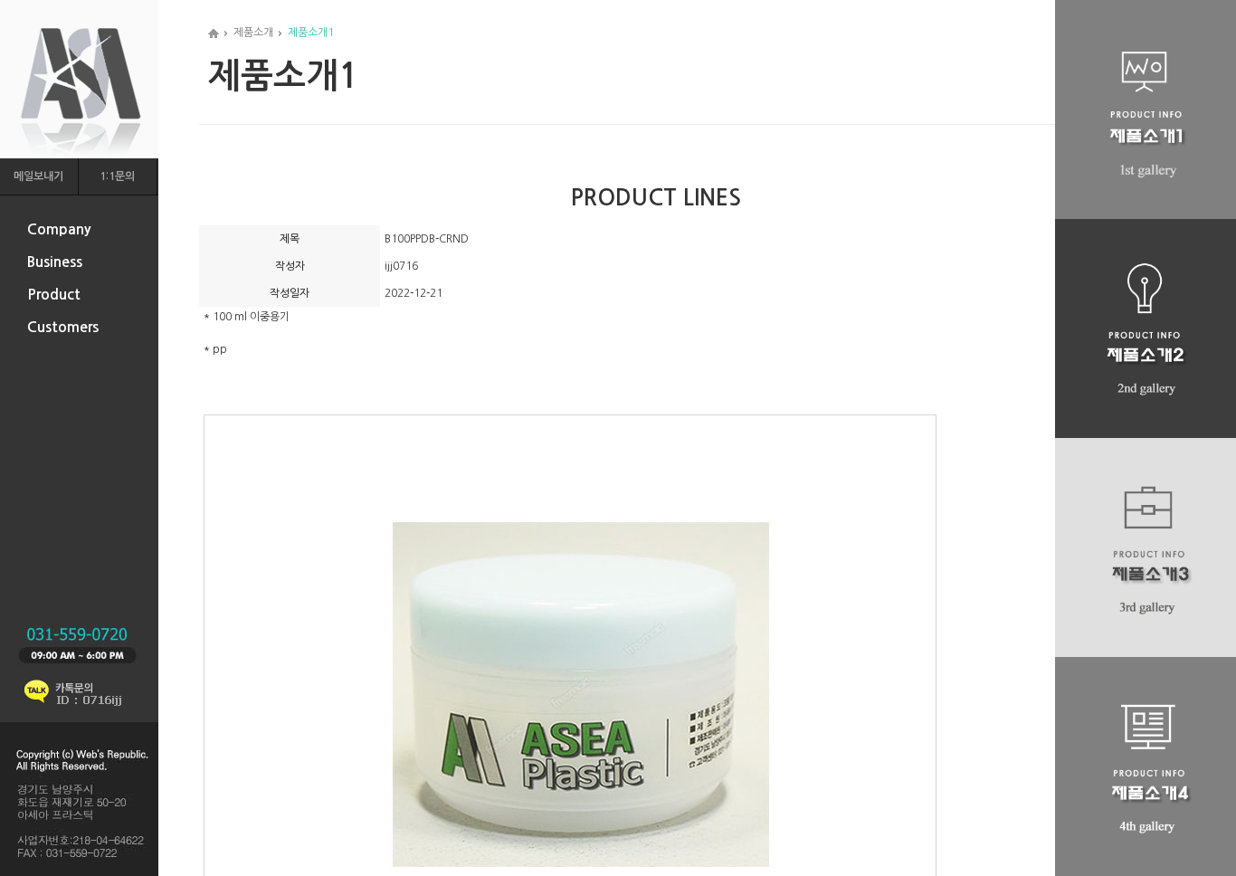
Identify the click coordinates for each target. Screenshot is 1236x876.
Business (54, 262)
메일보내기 (38, 176)
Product (54, 294)
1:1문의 (117, 176)
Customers (63, 327)
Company (58, 229)
